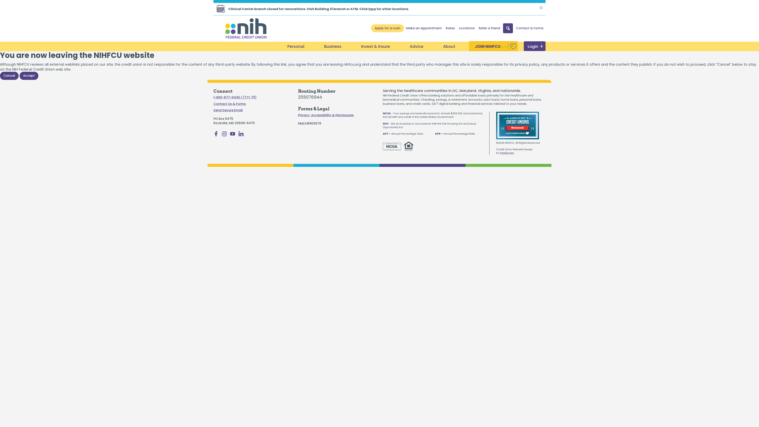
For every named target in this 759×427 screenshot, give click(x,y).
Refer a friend (489, 28)
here (372, 9)
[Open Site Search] (508, 28)
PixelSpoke (507, 153)
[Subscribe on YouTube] (232, 135)
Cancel (9, 75)
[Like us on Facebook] (216, 135)
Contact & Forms (530, 28)
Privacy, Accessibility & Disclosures (326, 115)
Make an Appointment (424, 28)
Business (332, 46)
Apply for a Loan (387, 28)
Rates (450, 28)
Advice (416, 46)
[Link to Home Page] (245, 29)
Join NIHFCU (487, 46)
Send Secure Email (228, 110)
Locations (467, 28)
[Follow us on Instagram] (224, 135)
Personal (295, 46)
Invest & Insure (375, 46)
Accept (29, 75)
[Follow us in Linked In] (241, 135)
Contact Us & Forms (229, 104)
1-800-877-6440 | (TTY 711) (235, 97)
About (449, 46)
